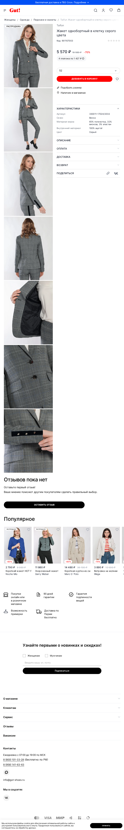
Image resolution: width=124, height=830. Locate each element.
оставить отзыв (44, 504)
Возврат (62, 165)
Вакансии (9, 735)
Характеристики (68, 108)
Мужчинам (56, 655)
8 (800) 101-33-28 (13, 759)
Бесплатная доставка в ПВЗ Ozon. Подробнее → (62, 2)
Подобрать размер (71, 87)
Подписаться (62, 670)
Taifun (60, 25)
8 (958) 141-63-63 (13, 764)
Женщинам (34, 655)
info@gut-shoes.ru (14, 779)
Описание (64, 140)
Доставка (63, 156)
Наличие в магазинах (73, 92)
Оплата (62, 148)
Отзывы (8, 726)
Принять (106, 826)
